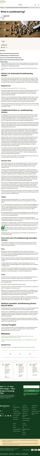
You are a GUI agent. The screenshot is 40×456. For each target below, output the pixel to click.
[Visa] (32, 450)
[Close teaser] (4, 226)
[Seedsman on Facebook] (0, 415)
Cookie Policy (18, 453)
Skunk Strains (24, 407)
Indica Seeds (15, 417)
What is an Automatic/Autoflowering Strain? (9, 53)
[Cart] (38, 5)
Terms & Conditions (4, 453)
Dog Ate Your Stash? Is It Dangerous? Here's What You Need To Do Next (18, 347)
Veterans (24, 432)
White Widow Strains (26, 418)
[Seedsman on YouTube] (8, 415)
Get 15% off (32, 390)
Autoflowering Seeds (17, 413)
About (14, 425)
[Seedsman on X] (3, 415)
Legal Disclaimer (24, 453)
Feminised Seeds (16, 415)
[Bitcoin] (39, 450)
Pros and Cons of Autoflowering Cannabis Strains (10, 57)
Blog (23, 427)
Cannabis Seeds (16, 411)
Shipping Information (35, 411)
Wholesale (2, 2)
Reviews (14, 427)
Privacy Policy (11, 453)
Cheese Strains (25, 411)
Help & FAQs (34, 407)
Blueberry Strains (25, 409)
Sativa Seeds (15, 419)
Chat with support (21, 375)
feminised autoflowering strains (29, 105)
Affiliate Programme (17, 431)
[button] (2, 228)
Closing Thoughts (4, 61)
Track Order (2, 0)
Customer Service (3, 1)
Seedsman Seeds (16, 407)
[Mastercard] (35, 450)
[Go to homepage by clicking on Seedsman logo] (20, 5)
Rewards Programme (17, 429)
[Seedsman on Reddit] (10, 415)
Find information (7, 377)
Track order (34, 374)
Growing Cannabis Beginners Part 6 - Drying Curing (13, 88)
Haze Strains (24, 413)
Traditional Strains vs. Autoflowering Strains (9, 55)
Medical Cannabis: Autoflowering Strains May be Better (12, 59)
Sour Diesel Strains (25, 420)
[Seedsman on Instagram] (5, 415)
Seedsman (6, 16)
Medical (23, 434)
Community (24, 425)
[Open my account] (35, 5)
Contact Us (34, 409)
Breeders (14, 409)
